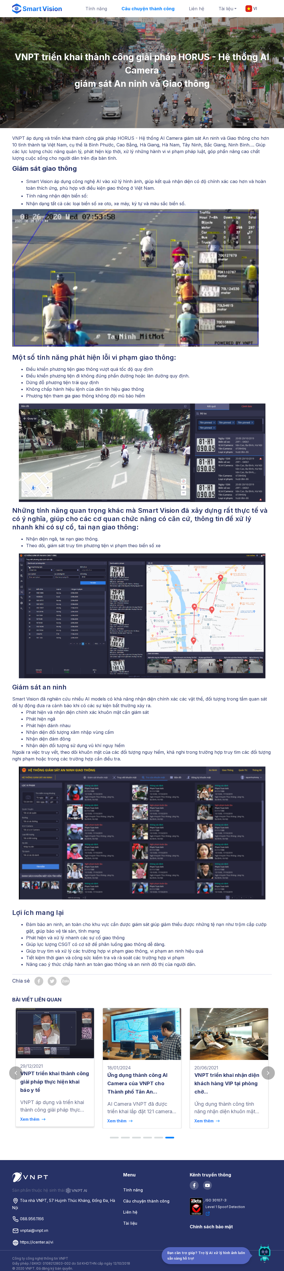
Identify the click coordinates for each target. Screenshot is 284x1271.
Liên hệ (196, 8)
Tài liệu (226, 8)
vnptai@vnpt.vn (33, 1230)
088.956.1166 (31, 1218)
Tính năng (96, 8)
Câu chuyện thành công (147, 8)
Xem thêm (31, 1119)
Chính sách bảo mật (211, 1226)
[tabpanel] (55, 1068)
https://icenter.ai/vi (36, 1242)
